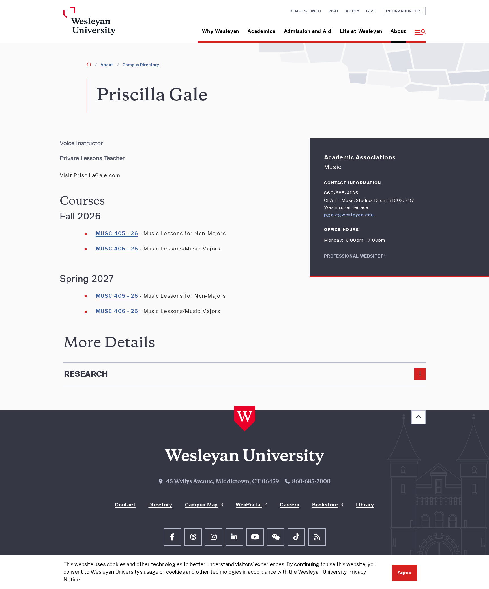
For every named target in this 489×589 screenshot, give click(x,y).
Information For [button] (404, 10)
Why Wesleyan (220, 31)
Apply (352, 11)
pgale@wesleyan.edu (349, 214)
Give (371, 11)
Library (365, 505)
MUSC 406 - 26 (117, 249)
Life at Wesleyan (361, 31)
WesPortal (249, 505)
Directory (160, 505)
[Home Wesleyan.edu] (105, 25)
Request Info (305, 11)
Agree (404, 572)
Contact (125, 505)
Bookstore (325, 505)
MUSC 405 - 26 (117, 233)
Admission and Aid (307, 31)
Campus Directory (141, 64)
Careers (289, 505)
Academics (261, 31)
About (398, 31)
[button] (418, 29)
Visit (333, 11)
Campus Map (201, 505)
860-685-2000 (311, 482)
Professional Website (352, 256)
